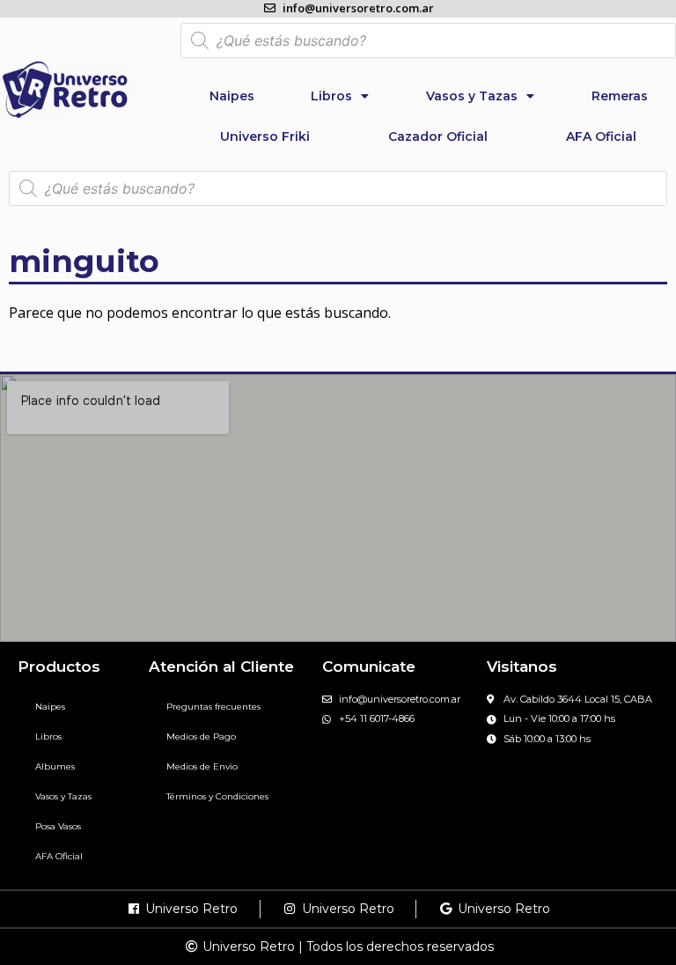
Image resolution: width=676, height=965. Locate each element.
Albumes (55, 766)
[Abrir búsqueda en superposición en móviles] (428, 40)
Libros (331, 96)
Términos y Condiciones (217, 796)
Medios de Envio (202, 766)
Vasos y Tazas (472, 96)
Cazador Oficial (438, 136)
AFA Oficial (601, 136)
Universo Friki (265, 136)
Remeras (620, 96)
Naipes (231, 96)
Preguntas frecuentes (213, 706)
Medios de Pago (201, 736)
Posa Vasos (58, 826)
